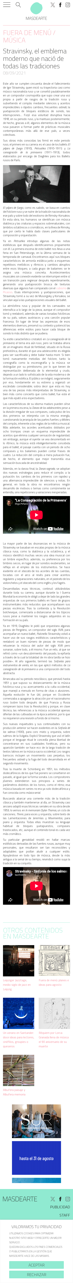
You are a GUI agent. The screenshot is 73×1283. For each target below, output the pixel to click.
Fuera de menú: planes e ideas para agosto (54, 982)
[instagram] (68, 5)
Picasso (7, 292)
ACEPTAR (36, 1265)
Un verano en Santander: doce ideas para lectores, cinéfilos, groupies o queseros (18, 1039)
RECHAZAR (36, 1274)
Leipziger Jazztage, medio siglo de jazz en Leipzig (17, 984)
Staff (65, 1215)
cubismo (60, 288)
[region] (36, 1251)
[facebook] (60, 5)
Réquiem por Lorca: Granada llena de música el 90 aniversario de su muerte (54, 1039)
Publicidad (60, 1207)
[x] (53, 5)
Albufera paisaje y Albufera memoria (14, 1092)
